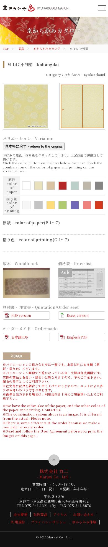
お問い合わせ (83, 514)
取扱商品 (41, 514)
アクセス (60, 514)
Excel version (78, 315)
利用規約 (51, 394)
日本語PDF (19, 337)
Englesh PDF (77, 337)
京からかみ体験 (84, 522)
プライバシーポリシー (48, 522)
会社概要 (21, 514)
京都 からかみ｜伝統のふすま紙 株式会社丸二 (35, 12)
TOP (6, 48)
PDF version (21, 315)
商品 (21, 48)
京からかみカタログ (47, 48)
